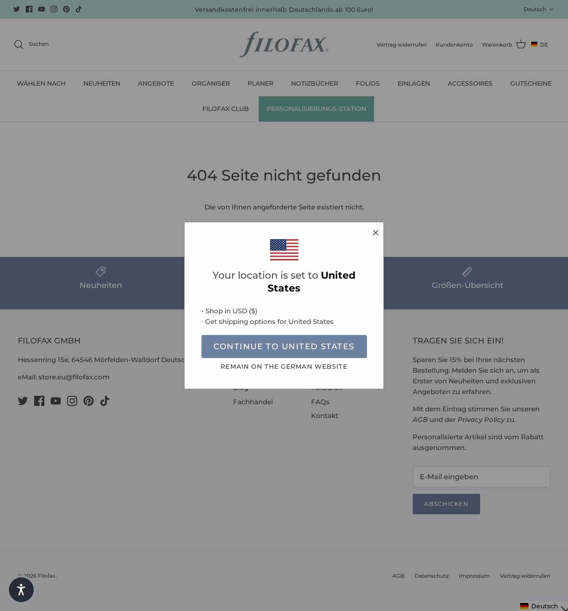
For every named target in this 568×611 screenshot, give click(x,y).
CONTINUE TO (283, 346)
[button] (21, 590)
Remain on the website (284, 367)
